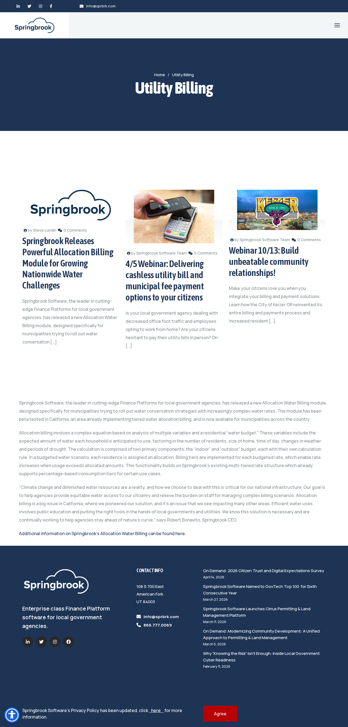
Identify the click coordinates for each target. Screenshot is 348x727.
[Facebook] (51, 6)
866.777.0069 (158, 625)
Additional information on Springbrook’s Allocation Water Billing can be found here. (102, 533)
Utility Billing (183, 74)
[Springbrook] (34, 25)
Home (159, 74)
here (156, 710)
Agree (220, 714)
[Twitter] (29, 6)
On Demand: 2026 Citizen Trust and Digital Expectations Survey (263, 570)
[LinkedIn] (18, 6)
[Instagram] (40, 6)
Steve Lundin (44, 230)
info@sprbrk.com (101, 6)
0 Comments (75, 230)
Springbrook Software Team (161, 253)
